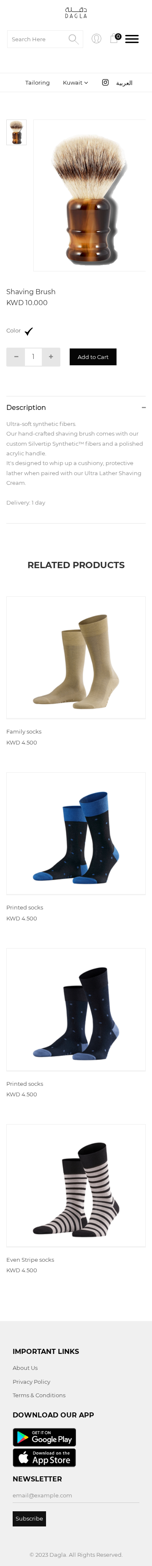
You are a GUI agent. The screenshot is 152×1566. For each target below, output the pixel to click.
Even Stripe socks (30, 1259)
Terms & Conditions (39, 1395)
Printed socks (24, 907)
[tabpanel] (89, 195)
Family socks (23, 731)
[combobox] (75, 82)
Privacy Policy (31, 1381)
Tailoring (37, 82)
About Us (25, 1367)
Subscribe (29, 1518)
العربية (124, 83)
